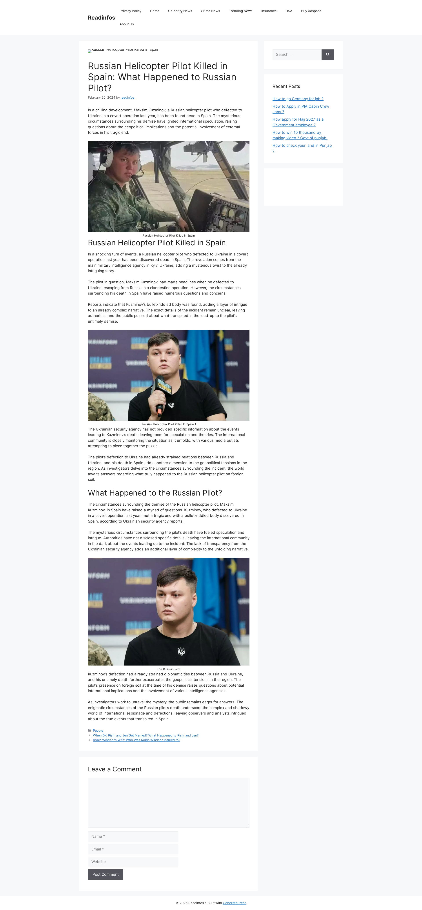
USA (289, 11)
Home (154, 11)
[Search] (328, 54)
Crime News (210, 11)
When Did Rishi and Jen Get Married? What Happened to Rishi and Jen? (145, 735)
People (98, 730)
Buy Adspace (311, 11)
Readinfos (101, 17)
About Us (127, 24)
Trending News (241, 11)
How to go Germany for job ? (298, 99)
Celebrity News (180, 11)
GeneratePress (234, 903)
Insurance (269, 11)
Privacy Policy (130, 11)
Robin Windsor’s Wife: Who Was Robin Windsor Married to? (136, 740)
